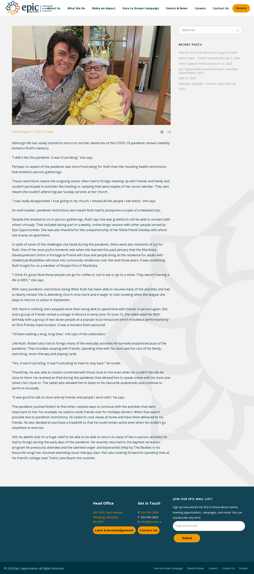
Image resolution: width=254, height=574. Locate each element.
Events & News (177, 8)
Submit (187, 538)
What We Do (76, 8)
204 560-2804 (150, 512)
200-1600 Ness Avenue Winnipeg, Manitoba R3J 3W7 (108, 517)
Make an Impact (103, 8)
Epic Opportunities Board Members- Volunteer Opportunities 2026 (208, 71)
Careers (200, 8)
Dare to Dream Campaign (141, 8)
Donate (241, 8)
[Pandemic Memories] (91, 75)
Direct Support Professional (196, 63)
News (50, 131)
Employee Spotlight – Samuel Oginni (202, 83)
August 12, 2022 (32, 131)
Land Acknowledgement (114, 530)
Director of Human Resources (198, 52)
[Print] (162, 131)
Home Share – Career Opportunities (202, 58)
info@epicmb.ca (151, 522)
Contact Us (221, 8)
